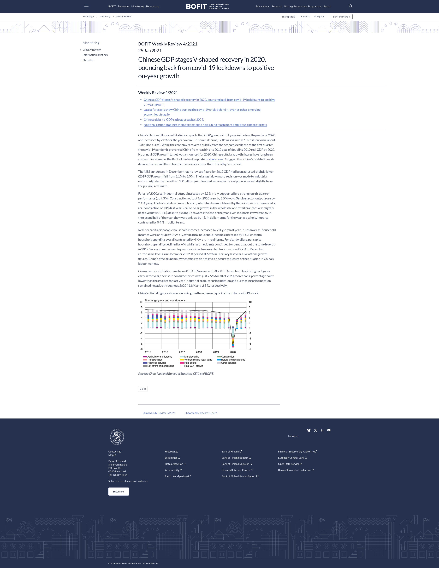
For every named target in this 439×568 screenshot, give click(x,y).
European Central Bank (291, 457)
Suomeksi (305, 16)
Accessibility (172, 470)
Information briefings (95, 54)
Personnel (123, 6)
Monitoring (137, 6)
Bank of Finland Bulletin (235, 457)
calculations (215, 159)
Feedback (170, 451)
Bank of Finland (340, 16)
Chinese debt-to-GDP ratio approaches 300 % (174, 119)
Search (327, 6)
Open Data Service (288, 463)
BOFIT (112, 6)
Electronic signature (176, 476)
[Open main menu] (89, 6)
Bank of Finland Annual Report (239, 476)
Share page (287, 16)
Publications (262, 6)
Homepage (88, 16)
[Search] (350, 6)
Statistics (88, 60)
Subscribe (118, 491)
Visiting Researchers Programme (302, 6)
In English (319, 16)
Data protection (174, 463)
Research (276, 6)
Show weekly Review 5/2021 (201, 412)
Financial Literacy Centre (236, 470)
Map (111, 454)
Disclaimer (171, 457)
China (143, 388)
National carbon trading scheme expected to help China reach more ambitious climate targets (205, 125)
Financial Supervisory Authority (296, 451)
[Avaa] (80, 50)
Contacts (113, 451)
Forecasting (152, 6)
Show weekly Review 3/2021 (159, 412)
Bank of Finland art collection (294, 470)
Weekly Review (123, 16)
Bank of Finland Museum (235, 463)
